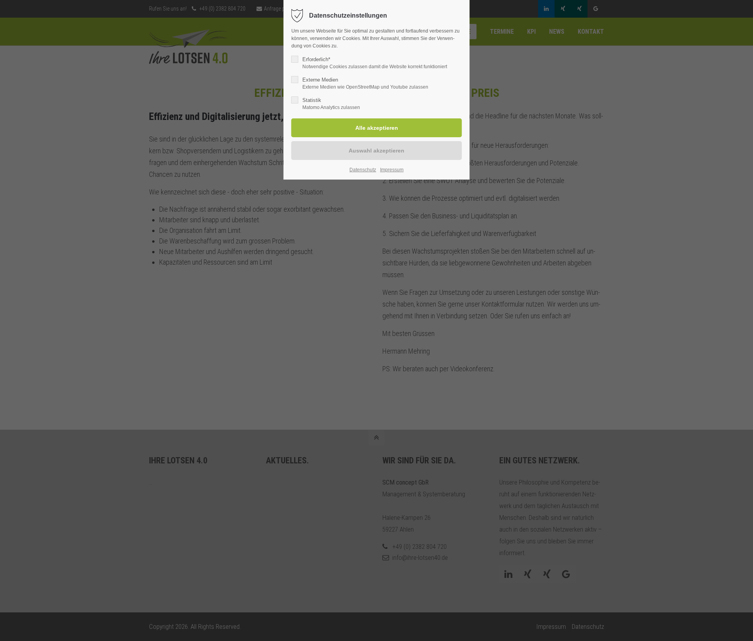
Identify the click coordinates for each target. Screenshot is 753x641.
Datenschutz (362, 170)
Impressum (392, 170)
